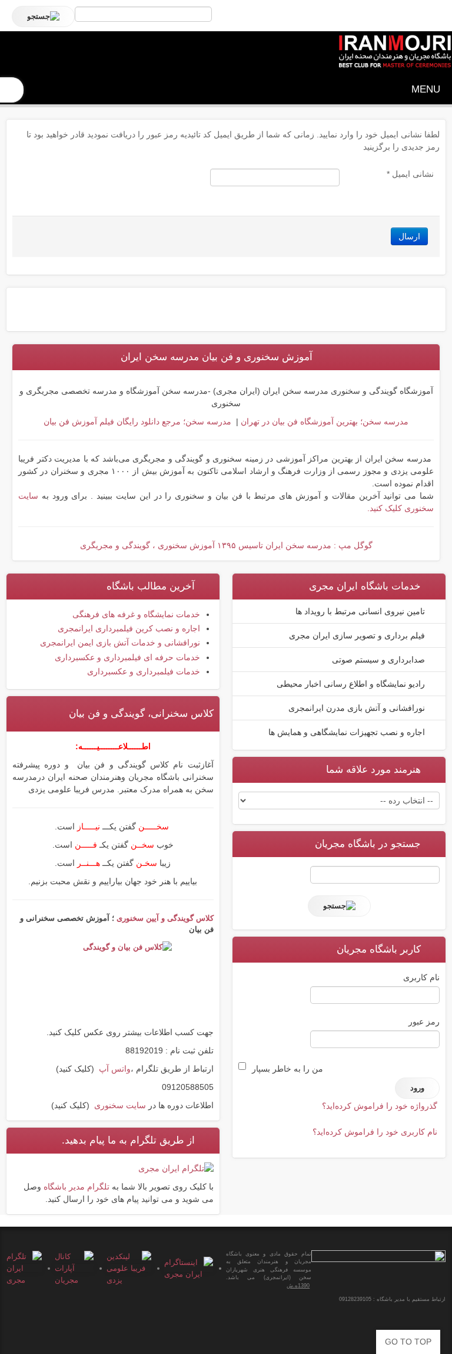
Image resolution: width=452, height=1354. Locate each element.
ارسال (409, 236)
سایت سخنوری (120, 1105)
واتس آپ (115, 1068)
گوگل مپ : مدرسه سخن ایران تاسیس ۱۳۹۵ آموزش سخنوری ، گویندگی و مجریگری (226, 545)
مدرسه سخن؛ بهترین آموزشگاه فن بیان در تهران (323, 421)
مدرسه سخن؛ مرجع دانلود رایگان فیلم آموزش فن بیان (137, 421)
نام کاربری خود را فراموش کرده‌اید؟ (375, 1131)
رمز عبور (424, 1021)
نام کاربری (421, 977)
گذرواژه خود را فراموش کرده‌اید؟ (379, 1106)
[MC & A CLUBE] (394, 52)
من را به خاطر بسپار (287, 1068)
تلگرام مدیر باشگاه (78, 1186)
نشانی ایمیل (410, 174)
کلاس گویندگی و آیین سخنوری (165, 918)
